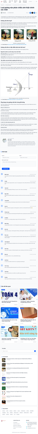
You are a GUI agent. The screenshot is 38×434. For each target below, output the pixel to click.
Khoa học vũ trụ (15, 1)
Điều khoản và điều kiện (17, 425)
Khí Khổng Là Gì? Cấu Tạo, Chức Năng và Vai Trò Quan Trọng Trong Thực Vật (28, 339)
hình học (11, 414)
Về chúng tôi (15, 422)
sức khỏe (7, 414)
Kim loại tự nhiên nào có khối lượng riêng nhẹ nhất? (17, 44)
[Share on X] (32, 13)
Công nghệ (4, 412)
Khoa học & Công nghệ (25, 1)
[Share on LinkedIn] (34, 13)
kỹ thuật (4, 414)
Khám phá (21, 412)
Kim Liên (10, 139)
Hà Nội (31, 412)
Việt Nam (11, 412)
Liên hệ (14, 428)
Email (20, 155)
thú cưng (18, 414)
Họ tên (3, 155)
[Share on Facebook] (30, 13)
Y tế (14, 414)
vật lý (7, 412)
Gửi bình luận (5, 168)
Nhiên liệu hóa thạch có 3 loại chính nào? (15, 99)
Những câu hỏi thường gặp (17, 426)
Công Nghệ (20, 1)
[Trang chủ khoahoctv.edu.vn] (2, 1)
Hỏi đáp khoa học (5, 1)
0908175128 (29, 426)
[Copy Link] (36, 13)
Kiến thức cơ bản (26, 412)
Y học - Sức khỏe (11, 1)
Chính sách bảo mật (16, 423)
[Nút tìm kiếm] (36, 1)
